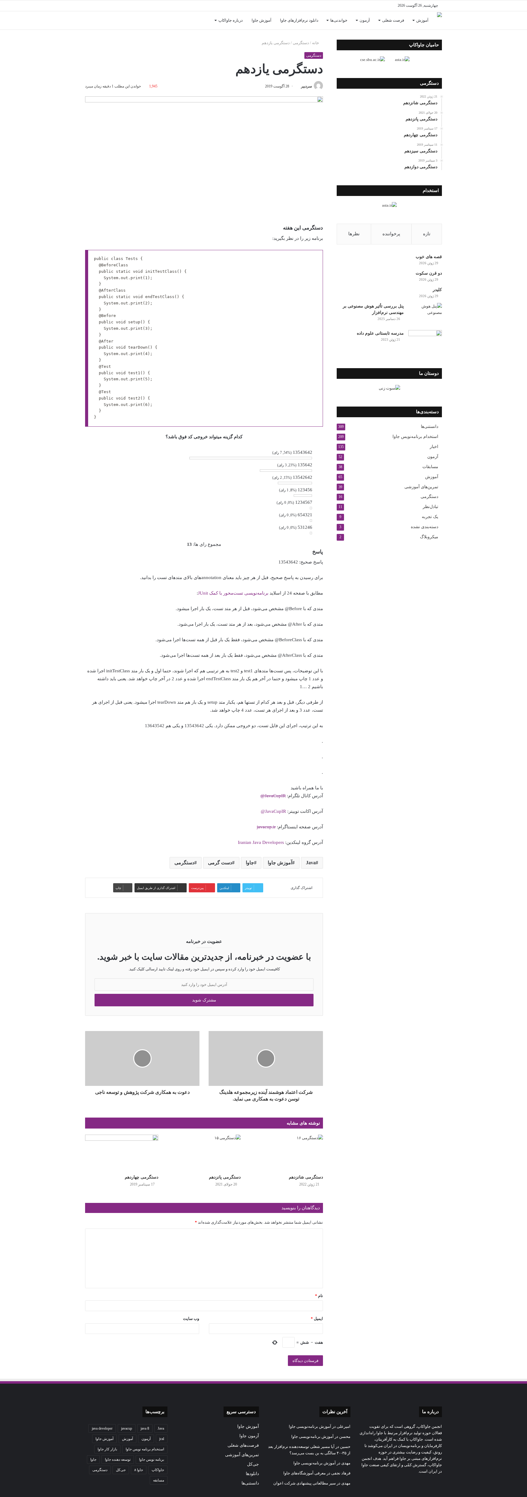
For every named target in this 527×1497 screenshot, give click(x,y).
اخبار (434, 446)
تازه (426, 233)
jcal (161, 1439)
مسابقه (158, 1480)
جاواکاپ (158, 1470)
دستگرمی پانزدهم (225, 1177)
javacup (126, 1428)
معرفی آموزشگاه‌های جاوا (304, 1473)
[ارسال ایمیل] (298, 86)
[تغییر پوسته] (89, 5)
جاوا (250, 862)
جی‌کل (253, 1464)
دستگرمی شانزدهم (306, 1177)
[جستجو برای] (89, 20)
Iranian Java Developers (261, 842)
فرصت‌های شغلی (243, 1445)
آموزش (422, 20)
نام (319, 1295)
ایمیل (317, 1318)
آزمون (365, 20)
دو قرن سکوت (429, 273)
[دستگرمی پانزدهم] (204, 1153)
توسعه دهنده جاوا (118, 1459)
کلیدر (437, 289)
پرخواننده (391, 233)
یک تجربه (430, 516)
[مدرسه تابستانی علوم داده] (425, 341)
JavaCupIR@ (273, 795)
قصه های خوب (429, 256)
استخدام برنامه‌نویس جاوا (415, 436)
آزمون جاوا (249, 1436)
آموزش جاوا (261, 20)
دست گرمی (220, 862)
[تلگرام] (126, 5)
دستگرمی (301, 43)
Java (311, 862)
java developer (102, 1428)
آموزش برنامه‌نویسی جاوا (310, 1426)
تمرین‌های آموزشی (421, 486)
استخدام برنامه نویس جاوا (145, 1449)
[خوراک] (117, 5)
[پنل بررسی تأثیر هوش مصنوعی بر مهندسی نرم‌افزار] (425, 314)
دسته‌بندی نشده (424, 526)
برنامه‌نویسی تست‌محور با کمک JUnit (233, 593)
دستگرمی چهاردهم (141, 1177)
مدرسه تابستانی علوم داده (380, 333)
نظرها (354, 233)
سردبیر (306, 86)
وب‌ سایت (191, 1318)
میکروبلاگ (429, 537)
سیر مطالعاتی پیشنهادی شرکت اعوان (304, 1483)
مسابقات (430, 466)
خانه (316, 43)
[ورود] (98, 20)
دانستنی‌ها (429, 426)
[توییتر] (153, 5)
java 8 (145, 1428)
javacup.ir (266, 826)
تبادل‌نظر (430, 506)
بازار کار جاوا (107, 1449)
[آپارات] (108, 5)
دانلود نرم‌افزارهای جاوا (299, 20)
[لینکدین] (144, 5)
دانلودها (252, 1473)
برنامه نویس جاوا (151, 1459)
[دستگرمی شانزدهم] (286, 1153)
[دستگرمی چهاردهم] (121, 1153)
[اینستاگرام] (135, 5)
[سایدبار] (98, 5)
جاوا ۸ (138, 1470)
